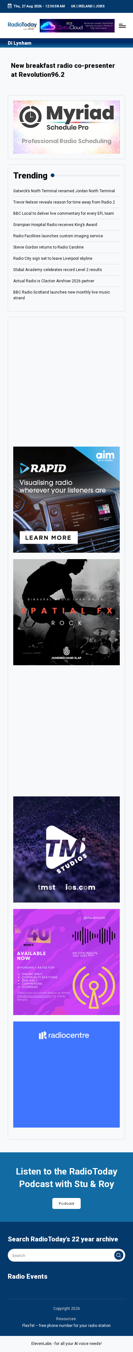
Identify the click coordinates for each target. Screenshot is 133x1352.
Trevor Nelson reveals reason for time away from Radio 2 (64, 202)
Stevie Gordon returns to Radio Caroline (48, 247)
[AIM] (66, 499)
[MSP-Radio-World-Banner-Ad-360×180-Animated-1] (66, 127)
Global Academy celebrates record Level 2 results (57, 270)
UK (73, 6)
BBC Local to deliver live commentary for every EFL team (63, 213)
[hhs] (66, 612)
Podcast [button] (66, 1203)
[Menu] (122, 25)
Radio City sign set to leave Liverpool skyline (52, 258)
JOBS (100, 6)
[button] (118, 1255)
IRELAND (85, 6)
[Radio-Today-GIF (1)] (66, 1074)
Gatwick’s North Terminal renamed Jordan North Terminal (64, 191)
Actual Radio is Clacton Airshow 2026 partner (53, 281)
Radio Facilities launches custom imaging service (58, 236)
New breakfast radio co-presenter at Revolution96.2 (63, 70)
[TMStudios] (66, 849)
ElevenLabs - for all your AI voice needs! (66, 1343)
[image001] (66, 961)
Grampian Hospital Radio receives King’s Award (55, 224)
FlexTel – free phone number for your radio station (66, 1325)
